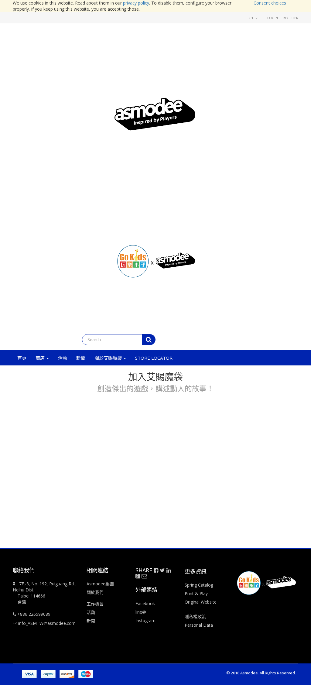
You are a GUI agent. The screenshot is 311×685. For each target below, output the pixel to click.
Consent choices (270, 3)
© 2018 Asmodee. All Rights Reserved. (261, 673)
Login (272, 17)
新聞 (91, 621)
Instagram (145, 620)
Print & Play (196, 593)
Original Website (201, 602)
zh (251, 17)
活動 (91, 612)
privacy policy (136, 3)
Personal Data (199, 625)
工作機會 (95, 604)
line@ (140, 612)
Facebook (145, 603)
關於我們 (95, 592)
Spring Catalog (199, 585)
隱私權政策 (195, 616)
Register (290, 17)
